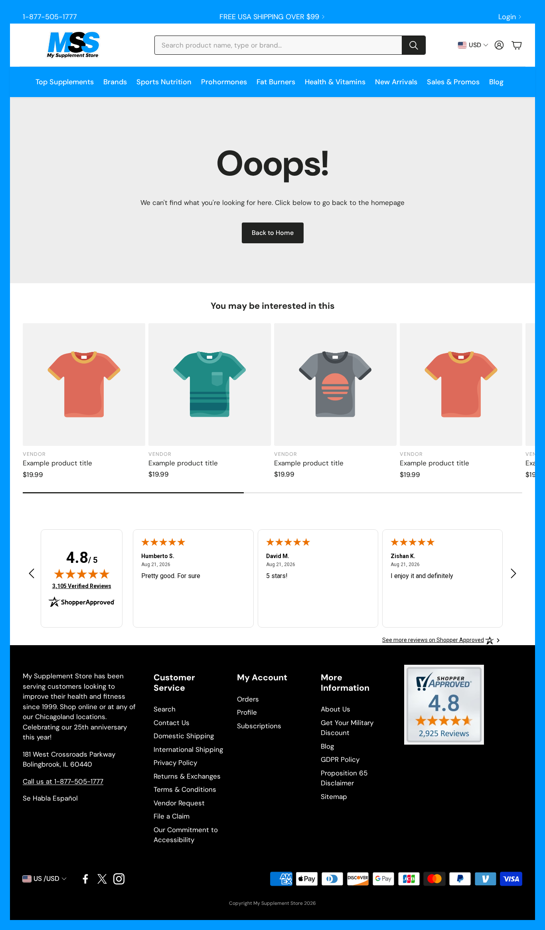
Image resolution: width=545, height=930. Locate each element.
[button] (290, 45)
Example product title (57, 463)
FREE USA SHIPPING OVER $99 (269, 16)
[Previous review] (31, 573)
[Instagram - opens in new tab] (118, 878)
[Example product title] (84, 384)
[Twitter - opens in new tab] (102, 879)
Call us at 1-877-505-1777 (63, 781)
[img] (82, 573)
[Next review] (513, 573)
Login (507, 16)
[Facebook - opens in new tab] (85, 878)
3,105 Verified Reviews (81, 585)
